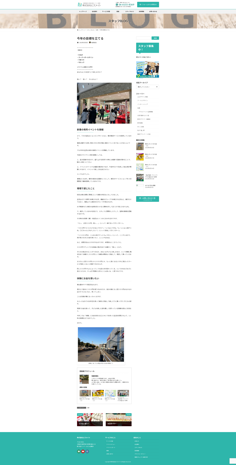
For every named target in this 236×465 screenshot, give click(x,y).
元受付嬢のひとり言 (143, 115)
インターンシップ (142, 104)
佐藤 (90, 395)
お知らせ (137, 441)
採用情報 (137, 450)
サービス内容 (109, 441)
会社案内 (137, 444)
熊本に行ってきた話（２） (97, 399)
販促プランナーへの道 (143, 134)
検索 (155, 38)
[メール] (79, 451)
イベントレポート (110, 447)
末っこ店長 (140, 126)
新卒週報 (140, 123)
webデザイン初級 (142, 97)
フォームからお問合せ (149, 4)
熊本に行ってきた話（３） (84, 399)
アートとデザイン (142, 100)
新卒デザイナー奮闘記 (143, 119)
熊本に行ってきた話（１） (110, 399)
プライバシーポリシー (140, 454)
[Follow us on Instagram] (87, 451)
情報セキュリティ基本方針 (141, 457)
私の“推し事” (141, 130)
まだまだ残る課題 (150, 185)
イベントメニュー (110, 444)
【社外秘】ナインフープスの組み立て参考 (123, 399)
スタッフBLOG (138, 447)
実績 (107, 450)
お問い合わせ (109, 454)
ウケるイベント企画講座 (146, 111)
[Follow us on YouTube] (83, 451)
